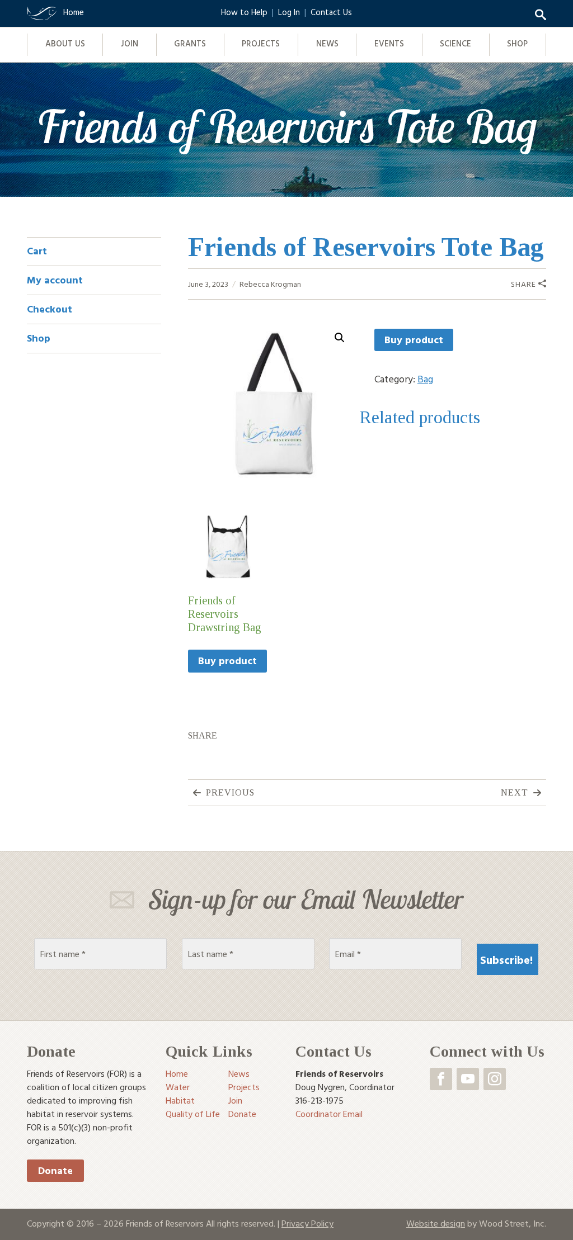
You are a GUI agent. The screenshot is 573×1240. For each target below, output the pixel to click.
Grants (190, 43)
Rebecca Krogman (270, 284)
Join (129, 43)
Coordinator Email (329, 1113)
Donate (55, 1170)
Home (177, 1073)
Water (178, 1087)
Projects (261, 43)
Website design (435, 1223)
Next (514, 792)
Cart (37, 250)
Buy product (413, 339)
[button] (340, 338)
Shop (517, 43)
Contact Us (331, 12)
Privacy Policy (307, 1223)
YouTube (468, 1079)
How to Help (244, 12)
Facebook (441, 1079)
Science (455, 43)
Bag (425, 378)
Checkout (49, 308)
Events (389, 43)
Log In (289, 12)
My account (55, 279)
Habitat (180, 1100)
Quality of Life (193, 1113)
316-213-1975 (319, 1100)
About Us (65, 43)
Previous (230, 792)
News (327, 43)
